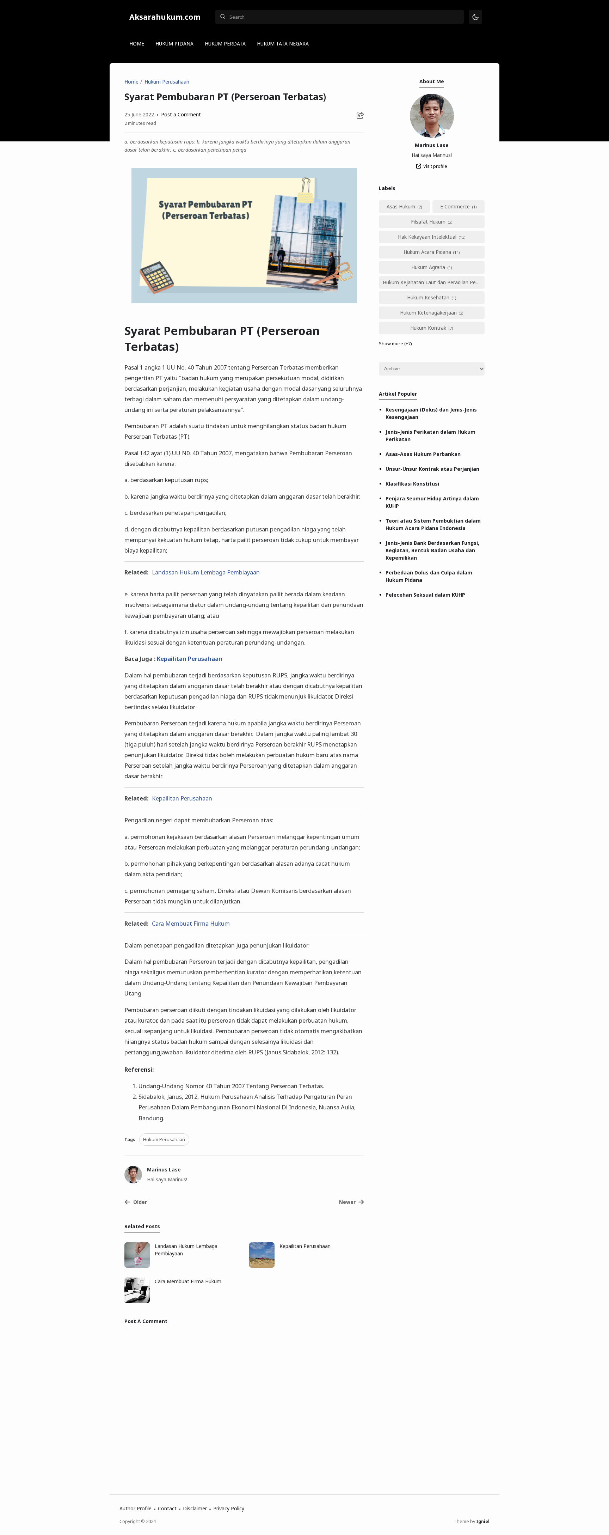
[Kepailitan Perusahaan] (262, 1265)
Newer (347, 1202)
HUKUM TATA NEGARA (283, 43)
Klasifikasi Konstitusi (412, 483)
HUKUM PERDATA (225, 43)
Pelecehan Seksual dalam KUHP (425, 594)
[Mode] (475, 17)
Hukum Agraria (428, 267)
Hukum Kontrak (428, 327)
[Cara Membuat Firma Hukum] (137, 1301)
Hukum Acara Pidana (427, 252)
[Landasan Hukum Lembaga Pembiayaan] (137, 1265)
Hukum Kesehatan (428, 297)
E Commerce (455, 206)
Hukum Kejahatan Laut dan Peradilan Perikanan (434, 282)
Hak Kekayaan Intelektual (427, 236)
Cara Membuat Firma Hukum (191, 923)
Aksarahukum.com (165, 17)
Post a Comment (180, 114)
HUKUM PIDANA (174, 43)
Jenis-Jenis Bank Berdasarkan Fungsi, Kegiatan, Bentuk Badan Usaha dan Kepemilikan (432, 550)
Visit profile (435, 166)
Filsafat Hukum (428, 221)
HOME (136, 43)
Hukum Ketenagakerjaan (428, 312)
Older (140, 1202)
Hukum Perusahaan (164, 1140)
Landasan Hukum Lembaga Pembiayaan (206, 572)
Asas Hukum (401, 206)
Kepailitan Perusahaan (189, 658)
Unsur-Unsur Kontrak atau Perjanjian (432, 468)
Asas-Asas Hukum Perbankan (423, 454)
